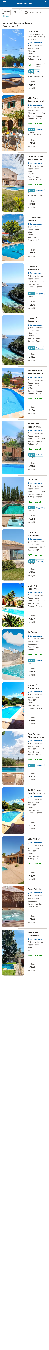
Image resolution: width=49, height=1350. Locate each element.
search (45, 2)
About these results (9, 26)
